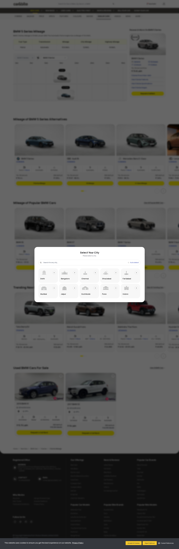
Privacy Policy (77, 543)
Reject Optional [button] (150, 543)
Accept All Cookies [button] (134, 543)
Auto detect (134, 263)
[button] (166, 543)
